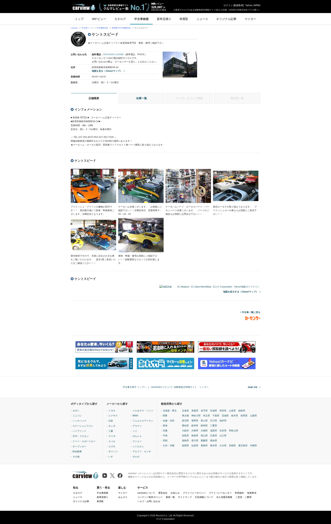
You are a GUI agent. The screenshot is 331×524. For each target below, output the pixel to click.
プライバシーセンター (220, 493)
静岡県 (204, 425)
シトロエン (138, 446)
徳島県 (185, 440)
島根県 (194, 435)
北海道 (185, 410)
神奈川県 (196, 415)
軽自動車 (77, 451)
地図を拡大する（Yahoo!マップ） (240, 291)
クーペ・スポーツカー (84, 441)
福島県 (241, 410)
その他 (76, 456)
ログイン (228, 5)
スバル (111, 441)
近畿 (165, 430)
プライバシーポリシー (194, 493)
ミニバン (77, 415)
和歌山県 (233, 430)
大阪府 (185, 430)
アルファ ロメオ (142, 451)
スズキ (111, 446)
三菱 (110, 431)
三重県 (213, 425)
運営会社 (162, 493)
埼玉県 (206, 415)
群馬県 (244, 415)
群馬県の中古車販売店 (121, 28)
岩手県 (204, 410)
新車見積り (164, 19)
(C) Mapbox (183, 287)
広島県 (213, 435)
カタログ (120, 19)
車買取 (183, 19)
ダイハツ (113, 451)
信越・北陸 (168, 420)
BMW (135, 415)
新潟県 (185, 420)
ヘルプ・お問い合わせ (148, 501)
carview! (74, 28)
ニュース (202, 19)
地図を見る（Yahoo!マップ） (107, 71)
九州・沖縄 (168, 445)
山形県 (232, 410)
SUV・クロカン (81, 436)
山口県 (223, 435)
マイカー (250, 19)
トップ (79, 19)
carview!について (146, 493)
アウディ (137, 426)
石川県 (213, 420)
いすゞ (111, 456)
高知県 (213, 440)
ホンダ (111, 426)
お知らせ (175, 493)
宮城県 (213, 410)
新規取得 (238, 5)
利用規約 (239, 493)
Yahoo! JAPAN (252, 5)
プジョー (137, 441)
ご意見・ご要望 (243, 497)
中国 (165, 435)
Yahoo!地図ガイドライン (247, 287)
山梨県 (253, 415)
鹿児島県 (242, 445)
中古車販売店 (102, 28)
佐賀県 (194, 445)
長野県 (194, 420)
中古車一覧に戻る (251, 312)
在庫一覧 (141, 98)
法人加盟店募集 (224, 497)
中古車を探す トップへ (134, 387)
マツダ (111, 436)
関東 (165, 415)
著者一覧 (170, 497)
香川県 (194, 440)
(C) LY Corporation (222, 287)
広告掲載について (204, 497)
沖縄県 (253, 445)
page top (252, 387)
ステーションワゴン (83, 426)
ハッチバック (79, 420)
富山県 (204, 420)
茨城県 (225, 415)
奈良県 (223, 430)
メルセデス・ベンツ (143, 410)
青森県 (194, 410)
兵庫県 (194, 430)
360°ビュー (99, 19)
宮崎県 (232, 445)
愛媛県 (204, 440)
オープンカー (79, 446)
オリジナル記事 (226, 19)
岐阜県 (194, 425)
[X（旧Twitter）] (112, 475)
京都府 (204, 430)
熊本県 (213, 445)
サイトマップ (185, 497)
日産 (110, 420)
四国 (165, 440)
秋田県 (223, 410)
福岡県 (185, 445)
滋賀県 (213, 430)
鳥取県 (185, 435)
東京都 (185, 415)
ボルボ (136, 456)
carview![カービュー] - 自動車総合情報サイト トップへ (179, 387)
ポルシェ (137, 436)
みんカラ (122, 497)
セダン (76, 410)
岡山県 (204, 435)
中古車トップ (87, 28)
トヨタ (111, 410)
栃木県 (234, 415)
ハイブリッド (79, 431)
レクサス (113, 415)
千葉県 (215, 415)
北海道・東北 (170, 410)
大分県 (223, 445)
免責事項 (251, 493)
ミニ (135, 431)
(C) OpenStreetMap (201, 287)
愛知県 (185, 425)
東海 (165, 425)
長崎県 (204, 445)
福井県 (223, 420)
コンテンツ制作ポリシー (150, 497)
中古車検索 (141, 19)
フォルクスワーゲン (143, 420)
